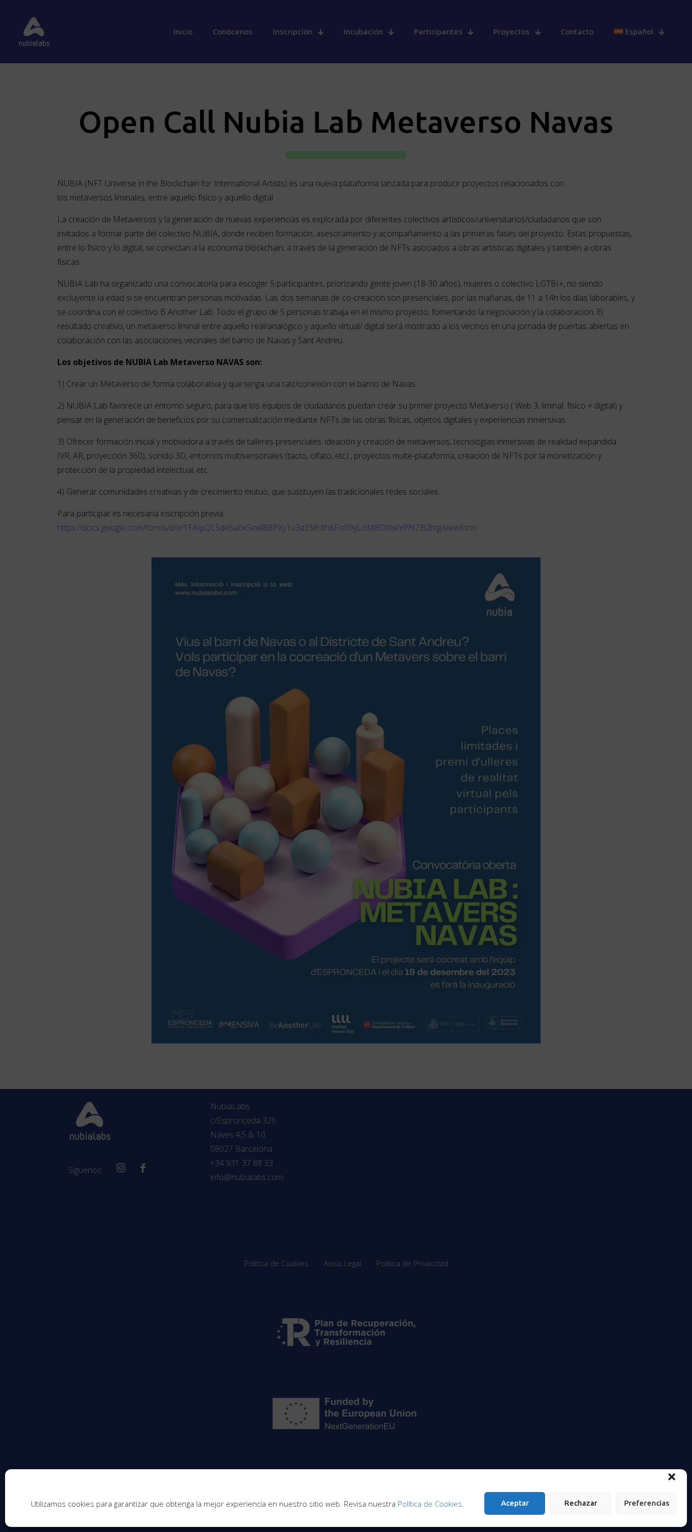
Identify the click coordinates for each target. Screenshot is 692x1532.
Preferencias (646, 1503)
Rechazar (580, 1503)
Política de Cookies (430, 1504)
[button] (672, 1477)
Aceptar (515, 1503)
